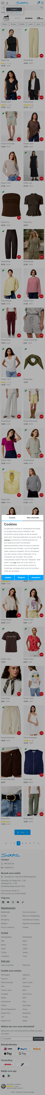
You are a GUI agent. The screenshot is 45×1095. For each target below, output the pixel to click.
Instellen (8, 577)
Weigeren (21, 577)
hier (14, 563)
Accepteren (36, 577)
